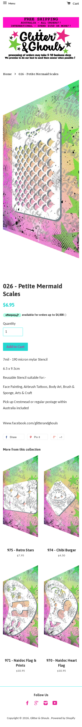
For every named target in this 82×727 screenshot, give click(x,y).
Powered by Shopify (63, 718)
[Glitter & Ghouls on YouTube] (55, 704)
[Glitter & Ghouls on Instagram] (45, 704)
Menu (11, 3)
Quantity (9, 324)
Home (7, 74)
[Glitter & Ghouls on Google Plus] (36, 704)
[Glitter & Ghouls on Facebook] (27, 704)
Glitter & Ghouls (40, 718)
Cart (75, 3)
